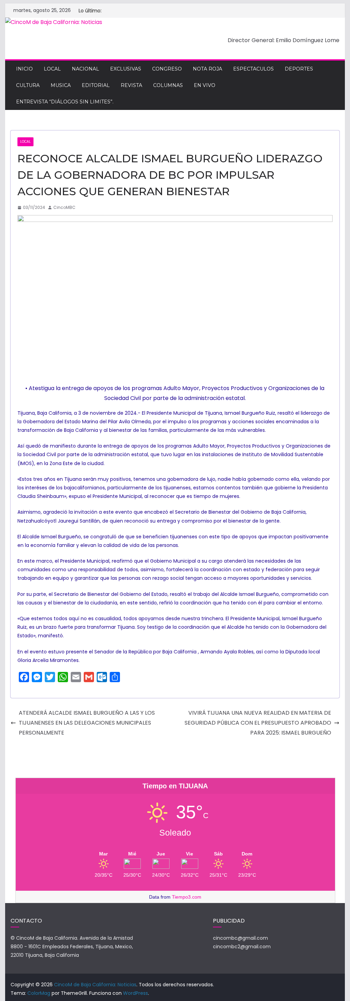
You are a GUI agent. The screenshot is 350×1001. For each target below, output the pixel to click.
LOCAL (52, 69)
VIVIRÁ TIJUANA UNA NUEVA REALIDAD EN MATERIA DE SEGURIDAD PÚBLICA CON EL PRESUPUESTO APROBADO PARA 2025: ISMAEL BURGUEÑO (258, 723)
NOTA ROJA (207, 69)
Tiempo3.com (186, 897)
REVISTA (131, 85)
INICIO (24, 69)
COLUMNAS (168, 85)
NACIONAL (85, 69)
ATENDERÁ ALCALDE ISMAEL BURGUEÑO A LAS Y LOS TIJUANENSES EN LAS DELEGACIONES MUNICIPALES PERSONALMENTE (87, 723)
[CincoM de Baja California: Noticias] (53, 22)
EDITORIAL (96, 85)
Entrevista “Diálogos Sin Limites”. (64, 102)
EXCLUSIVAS (125, 69)
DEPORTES (299, 69)
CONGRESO (167, 69)
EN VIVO (204, 85)
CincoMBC (64, 207)
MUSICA (61, 85)
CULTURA (28, 85)
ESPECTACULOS (253, 69)
